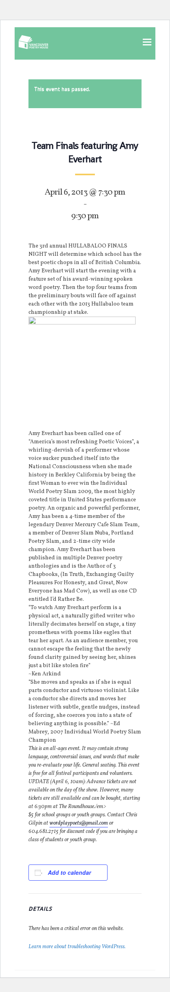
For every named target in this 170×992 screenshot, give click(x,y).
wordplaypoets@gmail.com (78, 823)
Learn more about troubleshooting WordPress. (77, 947)
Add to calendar (69, 872)
